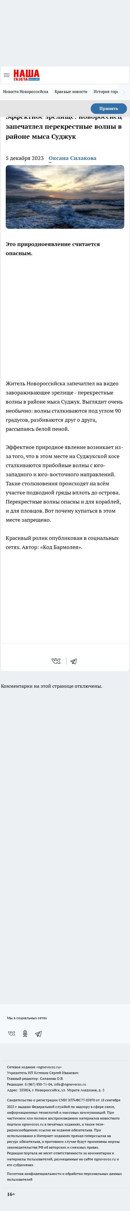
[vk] (56, 661)
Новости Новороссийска (26, 91)
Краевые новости (71, 91)
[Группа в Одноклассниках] (25, 1034)
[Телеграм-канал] (38, 1034)
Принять (108, 108)
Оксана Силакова (72, 158)
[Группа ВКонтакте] (11, 1034)
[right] (124, 92)
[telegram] (76, 661)
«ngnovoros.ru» (49, 1067)
